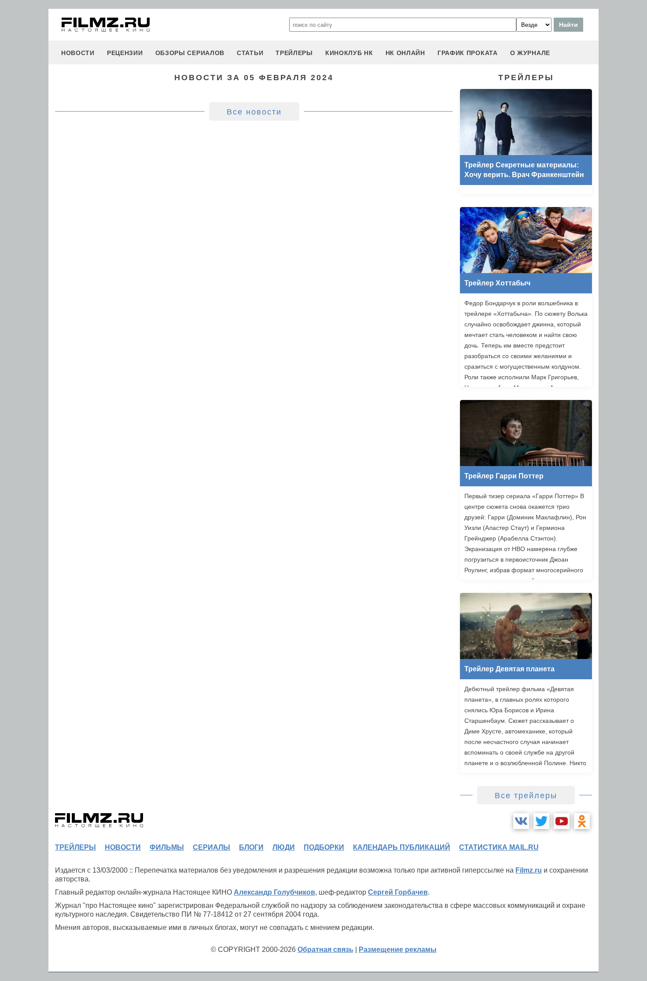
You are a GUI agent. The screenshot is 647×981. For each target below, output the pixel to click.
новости (78, 52)
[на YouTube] (562, 821)
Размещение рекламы (398, 949)
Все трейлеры (526, 795)
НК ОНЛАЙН (405, 52)
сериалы (211, 847)
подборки (324, 847)
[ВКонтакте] (521, 821)
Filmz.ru (528, 870)
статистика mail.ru (499, 847)
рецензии (125, 52)
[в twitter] (541, 821)
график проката (467, 52)
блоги (251, 847)
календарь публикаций (401, 847)
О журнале (530, 52)
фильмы (167, 847)
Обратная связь (325, 949)
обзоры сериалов (190, 52)
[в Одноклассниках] (582, 821)
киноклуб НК (349, 52)
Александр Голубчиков (274, 892)
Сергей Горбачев (398, 892)
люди (283, 847)
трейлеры (294, 52)
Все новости (254, 111)
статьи (250, 52)
